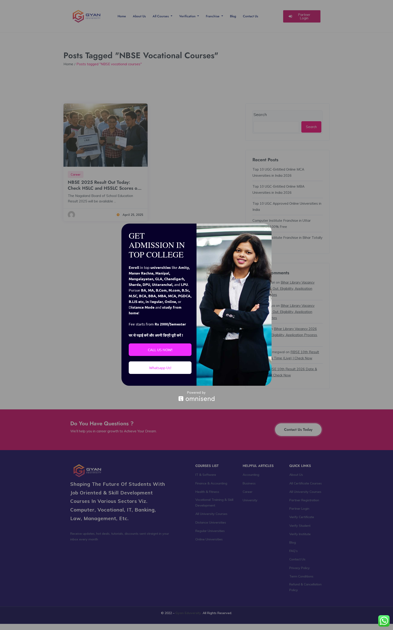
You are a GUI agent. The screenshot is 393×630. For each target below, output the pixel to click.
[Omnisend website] (196, 396)
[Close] (266, 229)
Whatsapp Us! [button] (160, 367)
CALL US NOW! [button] (160, 349)
